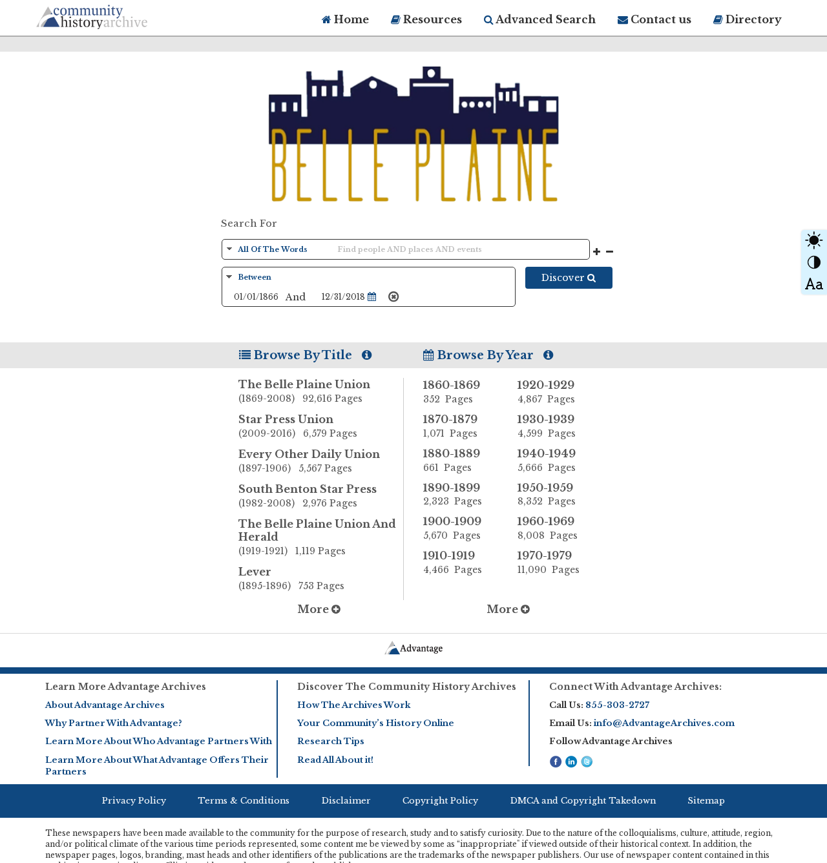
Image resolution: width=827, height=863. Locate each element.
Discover (564, 278)
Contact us (659, 19)
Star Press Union (297, 426)
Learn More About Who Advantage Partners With (158, 741)
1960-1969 (548, 528)
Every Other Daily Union (309, 461)
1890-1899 (452, 494)
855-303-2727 (617, 705)
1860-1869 (451, 392)
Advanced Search (545, 19)
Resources (431, 19)
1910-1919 (452, 562)
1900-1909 (452, 528)
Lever (291, 578)
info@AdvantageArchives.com (664, 723)
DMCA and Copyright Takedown (583, 801)
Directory (752, 19)
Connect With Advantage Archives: (635, 686)
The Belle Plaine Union (304, 391)
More (314, 609)
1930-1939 (547, 426)
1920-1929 (546, 392)
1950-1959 (547, 494)
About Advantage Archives (105, 705)
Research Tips (330, 741)
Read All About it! (335, 760)
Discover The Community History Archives (406, 686)
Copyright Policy (440, 801)
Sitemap (706, 801)
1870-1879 (450, 426)
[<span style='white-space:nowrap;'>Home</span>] (116, 14)
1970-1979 (549, 562)
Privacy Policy (134, 801)
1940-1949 (547, 460)
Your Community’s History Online (375, 723)
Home (350, 19)
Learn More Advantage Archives (125, 686)
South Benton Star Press (307, 496)
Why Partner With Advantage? (113, 723)
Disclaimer (346, 801)
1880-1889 (451, 460)
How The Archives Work (353, 705)
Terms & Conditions (243, 801)
